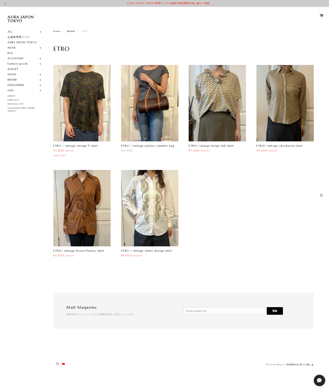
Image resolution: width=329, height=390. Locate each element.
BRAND (12, 79)
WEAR (11, 47)
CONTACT (13, 100)
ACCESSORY (16, 58)
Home (57, 31)
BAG (11, 53)
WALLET (13, 69)
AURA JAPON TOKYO (22, 42)
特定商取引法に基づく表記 (298, 365)
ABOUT (12, 96)
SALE (11, 90)
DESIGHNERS (16, 85)
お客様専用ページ (19, 37)
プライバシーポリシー (275, 365)
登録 (274, 310)
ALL (10, 31)
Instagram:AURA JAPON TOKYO (21, 109)
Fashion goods (18, 63)
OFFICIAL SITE (16, 104)
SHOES (12, 74)
